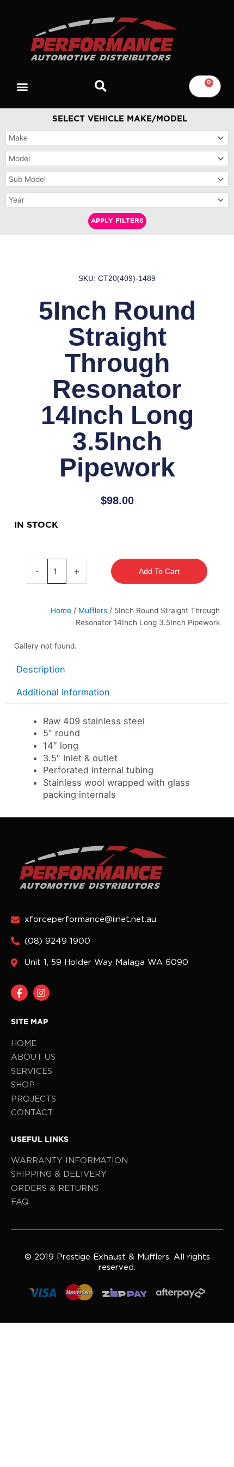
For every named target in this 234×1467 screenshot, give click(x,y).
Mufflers (92, 610)
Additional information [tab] (63, 692)
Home (61, 610)
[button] (23, 86)
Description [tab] (40, 669)
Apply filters (117, 221)
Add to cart (159, 571)
